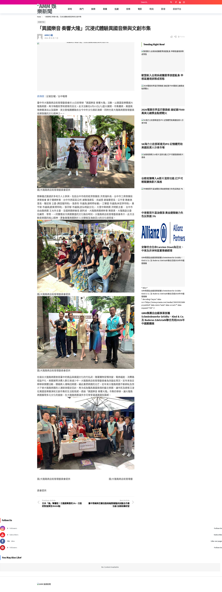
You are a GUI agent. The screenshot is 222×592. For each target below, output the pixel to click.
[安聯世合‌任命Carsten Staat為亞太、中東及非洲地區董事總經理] (163, 233)
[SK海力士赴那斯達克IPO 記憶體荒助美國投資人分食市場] (163, 130)
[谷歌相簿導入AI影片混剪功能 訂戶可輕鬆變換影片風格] (163, 164)
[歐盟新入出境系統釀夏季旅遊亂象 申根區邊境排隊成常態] (163, 61)
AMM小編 (48, 35)
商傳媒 (40, 96)
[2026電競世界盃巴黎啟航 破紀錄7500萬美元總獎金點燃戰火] (163, 95)
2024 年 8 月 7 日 (51, 38)
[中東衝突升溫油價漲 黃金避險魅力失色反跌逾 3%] (163, 198)
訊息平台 (41, 22)
